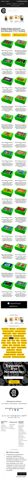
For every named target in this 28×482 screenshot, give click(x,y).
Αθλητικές (23, 338)
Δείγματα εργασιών (5, 427)
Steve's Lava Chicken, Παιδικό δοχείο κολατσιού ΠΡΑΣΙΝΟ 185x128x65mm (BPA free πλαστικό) (21, 201)
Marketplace (15, 3)
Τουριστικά (19, 349)
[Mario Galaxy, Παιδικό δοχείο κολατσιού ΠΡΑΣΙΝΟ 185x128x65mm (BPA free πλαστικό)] (7, 62)
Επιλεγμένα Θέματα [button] (20, 35)
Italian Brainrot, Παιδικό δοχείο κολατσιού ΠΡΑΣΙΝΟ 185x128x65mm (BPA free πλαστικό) (7, 183)
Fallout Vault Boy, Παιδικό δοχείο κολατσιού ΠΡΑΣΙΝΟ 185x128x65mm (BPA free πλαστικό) (20, 275)
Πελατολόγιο (4, 426)
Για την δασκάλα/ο (21, 328)
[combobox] (16, 10)
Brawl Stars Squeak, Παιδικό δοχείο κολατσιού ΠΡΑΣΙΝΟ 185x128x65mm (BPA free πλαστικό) (21, 294)
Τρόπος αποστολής (22, 440)
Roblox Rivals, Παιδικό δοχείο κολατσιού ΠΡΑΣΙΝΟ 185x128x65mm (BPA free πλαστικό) (7, 90)
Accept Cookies (22, 473)
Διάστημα (5, 345)
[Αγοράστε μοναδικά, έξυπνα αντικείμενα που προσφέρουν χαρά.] (3, 10)
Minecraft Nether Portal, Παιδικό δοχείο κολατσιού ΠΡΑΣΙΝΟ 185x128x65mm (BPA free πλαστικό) (21, 183)
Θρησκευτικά (16, 345)
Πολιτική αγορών (21, 422)
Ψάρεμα (4, 347)
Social (8, 347)
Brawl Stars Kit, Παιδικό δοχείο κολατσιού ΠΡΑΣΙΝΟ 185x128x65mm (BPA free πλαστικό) (7, 238)
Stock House (21, 3)
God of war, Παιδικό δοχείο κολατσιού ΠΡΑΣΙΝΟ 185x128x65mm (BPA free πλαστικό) (7, 294)
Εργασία (14, 342)
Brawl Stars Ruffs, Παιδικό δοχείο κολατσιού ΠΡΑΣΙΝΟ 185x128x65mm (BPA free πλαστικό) (7, 145)
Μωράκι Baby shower (18, 335)
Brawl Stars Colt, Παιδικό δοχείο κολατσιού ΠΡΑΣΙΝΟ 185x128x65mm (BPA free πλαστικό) (7, 256)
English (7, 1)
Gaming (11, 338)
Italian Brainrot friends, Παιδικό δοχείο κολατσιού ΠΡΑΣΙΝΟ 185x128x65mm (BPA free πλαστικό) (7, 126)
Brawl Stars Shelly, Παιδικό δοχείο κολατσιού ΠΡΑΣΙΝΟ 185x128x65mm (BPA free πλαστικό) (20, 238)
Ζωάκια (9, 342)
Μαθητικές (24, 342)
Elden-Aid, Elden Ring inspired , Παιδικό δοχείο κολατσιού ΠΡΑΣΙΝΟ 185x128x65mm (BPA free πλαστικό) (21, 220)
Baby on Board (22, 333)
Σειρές (13, 340)
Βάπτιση (14, 333)
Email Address (8, 375)
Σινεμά (8, 340)
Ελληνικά (3, 1)
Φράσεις (13, 347)
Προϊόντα (6, 35)
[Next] (22, 19)
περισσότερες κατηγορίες (18, 357)
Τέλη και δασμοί (21, 432)
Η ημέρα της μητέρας (8, 331)
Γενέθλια (3, 342)
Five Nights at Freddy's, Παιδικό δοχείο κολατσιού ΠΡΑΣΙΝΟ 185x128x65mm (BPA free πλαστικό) (7, 53)
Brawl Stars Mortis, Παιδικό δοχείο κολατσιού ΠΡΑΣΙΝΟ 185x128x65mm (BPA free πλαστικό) (7, 220)
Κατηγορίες (8, 3)
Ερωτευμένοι (5, 328)
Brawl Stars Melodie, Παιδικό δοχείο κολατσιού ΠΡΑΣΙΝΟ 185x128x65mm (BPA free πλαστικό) (21, 145)
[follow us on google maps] (18, 410)
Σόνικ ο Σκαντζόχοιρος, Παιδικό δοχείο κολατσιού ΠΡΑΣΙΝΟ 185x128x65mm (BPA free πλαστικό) (7, 275)
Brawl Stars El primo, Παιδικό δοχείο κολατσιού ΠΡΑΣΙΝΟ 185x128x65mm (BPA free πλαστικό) (7, 163)
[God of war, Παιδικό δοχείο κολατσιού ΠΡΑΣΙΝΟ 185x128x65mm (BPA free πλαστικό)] (7, 285)
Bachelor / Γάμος (6, 333)
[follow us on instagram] (12, 410)
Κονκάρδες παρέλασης (10, 354)
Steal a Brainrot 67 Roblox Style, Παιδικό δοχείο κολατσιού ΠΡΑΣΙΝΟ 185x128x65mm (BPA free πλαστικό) (7, 108)
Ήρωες (18, 340)
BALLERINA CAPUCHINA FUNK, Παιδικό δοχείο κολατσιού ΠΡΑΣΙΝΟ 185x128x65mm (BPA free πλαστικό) (20, 164)
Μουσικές (16, 338)
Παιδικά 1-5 (5, 338)
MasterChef (12, 328)
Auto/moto (23, 340)
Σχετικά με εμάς (4, 422)
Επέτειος (4, 340)
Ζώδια (10, 345)
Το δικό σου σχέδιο (15, 5)
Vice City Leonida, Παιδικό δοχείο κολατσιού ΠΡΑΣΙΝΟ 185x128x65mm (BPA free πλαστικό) (21, 52)
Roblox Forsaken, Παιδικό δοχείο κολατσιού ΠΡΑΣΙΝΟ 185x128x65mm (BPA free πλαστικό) (20, 71)
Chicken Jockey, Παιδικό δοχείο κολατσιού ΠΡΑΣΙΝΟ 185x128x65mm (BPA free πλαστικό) (7, 201)
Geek (18, 342)
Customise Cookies (21, 476)
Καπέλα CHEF (20, 354)
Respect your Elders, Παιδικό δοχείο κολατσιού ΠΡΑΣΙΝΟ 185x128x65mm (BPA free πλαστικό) (21, 108)
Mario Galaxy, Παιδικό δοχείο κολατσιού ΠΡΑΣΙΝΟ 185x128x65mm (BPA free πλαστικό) (7, 71)
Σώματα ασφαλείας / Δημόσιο (14, 352)
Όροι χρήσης (21, 425)
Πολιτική (23, 345)
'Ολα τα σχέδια (7, 357)
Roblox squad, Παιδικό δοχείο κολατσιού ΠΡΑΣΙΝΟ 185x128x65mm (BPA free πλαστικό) (21, 89)
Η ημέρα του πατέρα (20, 331)
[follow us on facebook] (10, 410)
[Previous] (6, 19)
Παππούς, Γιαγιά (8, 335)
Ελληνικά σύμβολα (21, 347)
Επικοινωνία (13, 422)
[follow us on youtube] (15, 410)
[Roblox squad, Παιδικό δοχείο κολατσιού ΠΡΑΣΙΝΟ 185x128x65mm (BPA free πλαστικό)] (20, 81)
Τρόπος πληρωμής (22, 433)
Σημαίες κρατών (11, 349)
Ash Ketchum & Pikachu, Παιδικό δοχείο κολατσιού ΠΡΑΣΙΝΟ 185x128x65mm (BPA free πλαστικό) (21, 126)
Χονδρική (3, 425)
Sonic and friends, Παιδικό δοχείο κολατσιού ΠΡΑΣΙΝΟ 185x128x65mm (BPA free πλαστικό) (21, 257)
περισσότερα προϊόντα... (15, 304)
